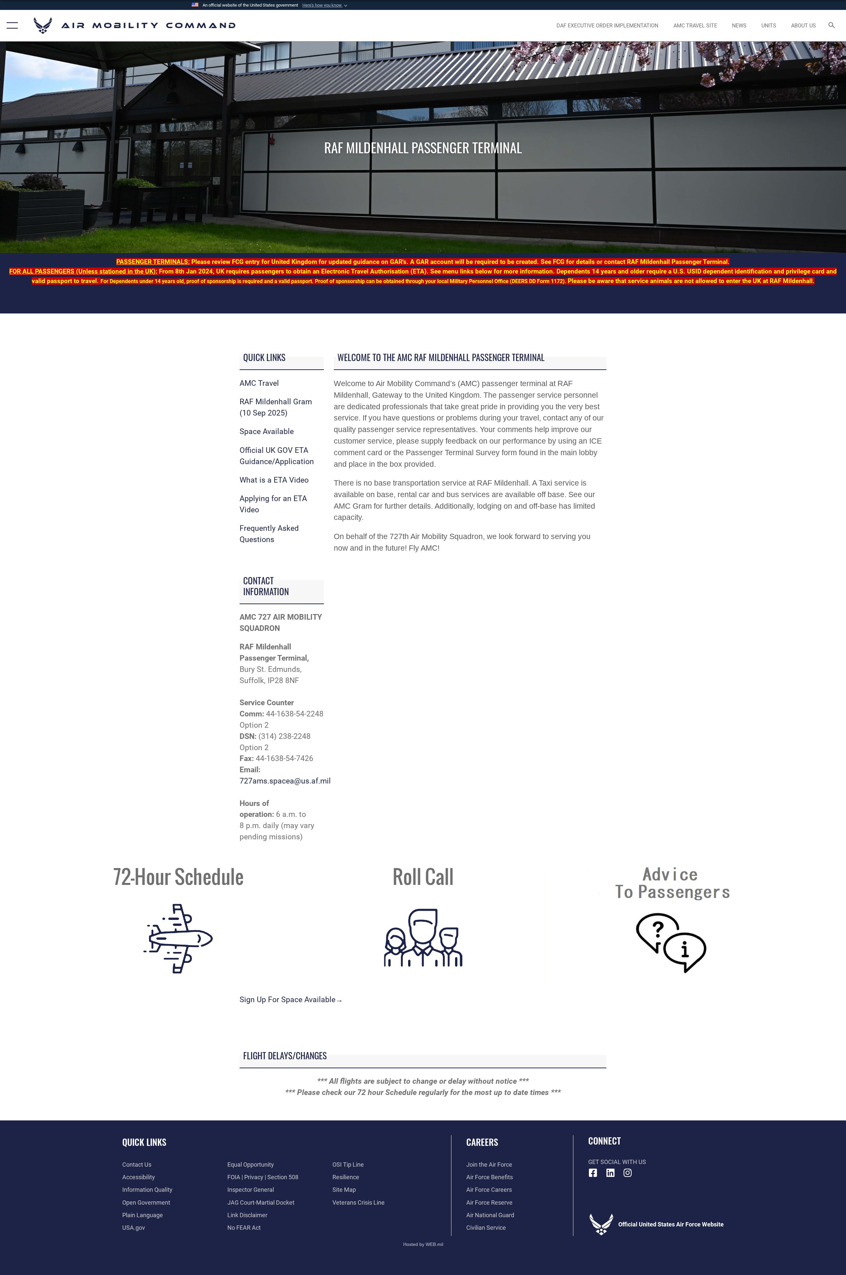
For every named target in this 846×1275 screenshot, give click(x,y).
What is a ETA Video (274, 480)
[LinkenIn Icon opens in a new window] (610, 1173)
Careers (482, 1141)
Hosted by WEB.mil (423, 1244)
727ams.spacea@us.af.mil (285, 781)
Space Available (267, 431)
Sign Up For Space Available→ (291, 999)
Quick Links (144, 1141)
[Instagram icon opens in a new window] (628, 1173)
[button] (325, 5)
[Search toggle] (832, 25)
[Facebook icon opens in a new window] (593, 1173)
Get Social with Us (617, 1161)
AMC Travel (259, 383)
